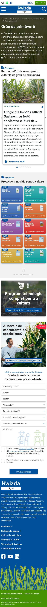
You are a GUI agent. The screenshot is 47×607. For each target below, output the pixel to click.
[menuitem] (28, 3)
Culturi (10, 19)
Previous (1, 117)
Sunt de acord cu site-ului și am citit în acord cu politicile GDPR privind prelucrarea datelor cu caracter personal (26, 452)
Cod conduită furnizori (10, 598)
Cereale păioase (34, 19)
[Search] (42, 107)
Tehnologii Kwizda (11, 544)
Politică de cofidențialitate (11, 593)
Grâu (43, 19)
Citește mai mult (16, 161)
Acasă (3, 19)
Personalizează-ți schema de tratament (23, 310)
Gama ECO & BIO (10, 539)
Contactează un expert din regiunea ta (23, 360)
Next (45, 117)
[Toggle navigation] (3, 9)
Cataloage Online (11, 548)
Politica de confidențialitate (19, 451)
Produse (5, 526)
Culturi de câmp (20, 19)
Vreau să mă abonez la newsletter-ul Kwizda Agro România (25, 461)
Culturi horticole (10, 535)
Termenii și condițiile (26, 449)
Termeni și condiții (32, 593)
